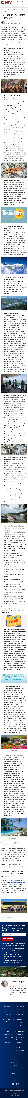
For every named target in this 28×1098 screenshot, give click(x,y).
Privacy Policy (10, 1095)
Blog (20, 1025)
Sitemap (19, 1095)
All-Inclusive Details (8, 1039)
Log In (22, 3)
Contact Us (14, 1080)
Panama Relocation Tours (17, 882)
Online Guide (10, 6)
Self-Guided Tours (8, 1017)
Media (15, 1095)
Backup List (14, 1062)
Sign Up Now (8, 939)
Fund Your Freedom (20, 1017)
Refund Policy (14, 1059)
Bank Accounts (19, 1047)
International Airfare (8, 1037)
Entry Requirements (8, 1034)
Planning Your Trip (20, 1037)
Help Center (14, 1065)
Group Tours (8, 1011)
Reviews (23, 6)
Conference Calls (20, 1014)
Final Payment (20, 1034)
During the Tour (20, 1039)
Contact (17, 3)
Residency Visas (20, 1050)
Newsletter (19, 1019)
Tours (4, 6)
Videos (20, 1022)
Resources (17, 6)
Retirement (10, 917)
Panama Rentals (20, 1011)
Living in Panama (20, 1009)
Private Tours (8, 1014)
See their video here (19, 438)
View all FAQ (8, 1042)
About (14, 1067)
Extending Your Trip (20, 1045)
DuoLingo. (11, 204)
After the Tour (20, 1042)
